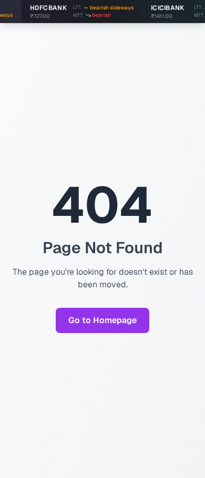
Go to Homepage (102, 320)
